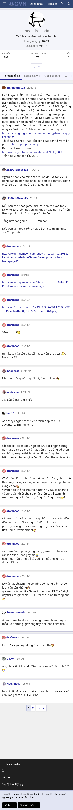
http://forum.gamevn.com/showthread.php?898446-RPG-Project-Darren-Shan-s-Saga (35, 284)
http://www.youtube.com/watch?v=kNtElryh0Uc (32, 152)
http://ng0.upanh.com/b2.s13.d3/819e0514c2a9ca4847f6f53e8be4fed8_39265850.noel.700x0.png (36, 309)
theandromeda (15, 612)
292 (6, 57)
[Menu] (4, 3)
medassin (12, 371)
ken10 (10, 413)
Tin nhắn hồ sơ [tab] (11, 76)
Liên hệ (6, 777)
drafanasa (12, 246)
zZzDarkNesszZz (17, 169)
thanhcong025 (15, 87)
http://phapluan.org (25, 144)
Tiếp (39, 708)
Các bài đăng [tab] (52, 76)
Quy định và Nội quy (12, 784)
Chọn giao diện (12, 764)
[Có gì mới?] (62, 3)
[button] (36, 770)
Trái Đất (52, 36)
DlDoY (10, 658)
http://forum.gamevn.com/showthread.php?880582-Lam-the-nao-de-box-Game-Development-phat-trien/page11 (35, 257)
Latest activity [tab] (32, 76)
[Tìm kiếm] (68, 3)
